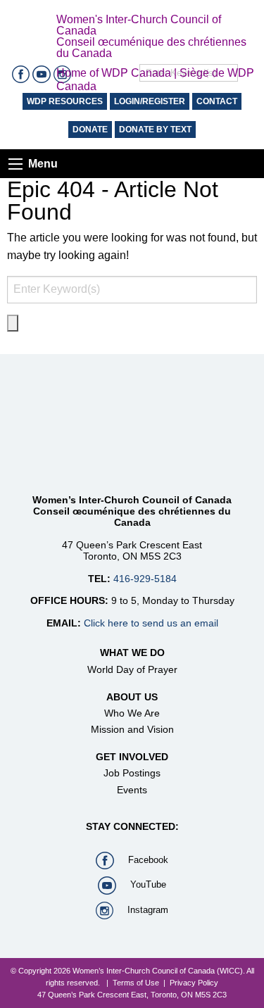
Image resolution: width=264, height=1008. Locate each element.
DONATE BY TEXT (155, 129)
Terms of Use (136, 982)
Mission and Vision (132, 729)
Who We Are (132, 713)
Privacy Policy (194, 982)
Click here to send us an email (151, 623)
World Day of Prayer (132, 669)
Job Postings (132, 773)
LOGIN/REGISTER (149, 101)
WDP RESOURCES (65, 101)
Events (132, 789)
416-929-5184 (145, 578)
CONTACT (216, 101)
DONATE (90, 129)
